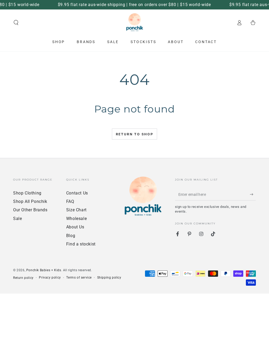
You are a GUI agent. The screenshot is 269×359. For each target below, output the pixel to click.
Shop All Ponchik (30, 201)
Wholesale (76, 218)
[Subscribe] (253, 194)
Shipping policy (109, 277)
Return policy (23, 278)
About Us (75, 226)
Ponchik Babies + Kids (43, 270)
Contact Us (77, 193)
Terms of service (79, 277)
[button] (16, 22)
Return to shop (134, 134)
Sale (17, 218)
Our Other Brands (30, 209)
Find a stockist (81, 244)
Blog (70, 235)
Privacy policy (50, 277)
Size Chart (76, 209)
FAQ (70, 201)
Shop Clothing (27, 193)
